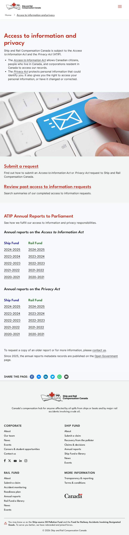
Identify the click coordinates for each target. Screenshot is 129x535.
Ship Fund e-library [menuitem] (74, 454)
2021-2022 (12, 270)
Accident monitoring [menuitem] (15, 487)
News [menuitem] (7, 440)
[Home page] (24, 7)
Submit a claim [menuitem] (72, 436)
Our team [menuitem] (9, 436)
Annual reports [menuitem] (72, 449)
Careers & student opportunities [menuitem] (22, 449)
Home (8, 15)
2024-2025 (12, 249)
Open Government (106, 356)
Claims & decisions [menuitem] (74, 445)
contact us (99, 350)
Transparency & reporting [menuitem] (78, 478)
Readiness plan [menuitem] (12, 492)
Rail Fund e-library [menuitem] (14, 501)
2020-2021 (12, 277)
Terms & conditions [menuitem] (74, 483)
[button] (120, 7)
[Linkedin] (46, 377)
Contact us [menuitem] (10, 454)
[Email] (66, 377)
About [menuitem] (7, 431)
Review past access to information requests (47, 187)
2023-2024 (12, 256)
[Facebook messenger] (39, 377)
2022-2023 (12, 263)
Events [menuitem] (7, 445)
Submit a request (21, 166)
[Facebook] (32, 377)
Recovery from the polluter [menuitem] (79, 440)
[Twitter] (52, 377)
